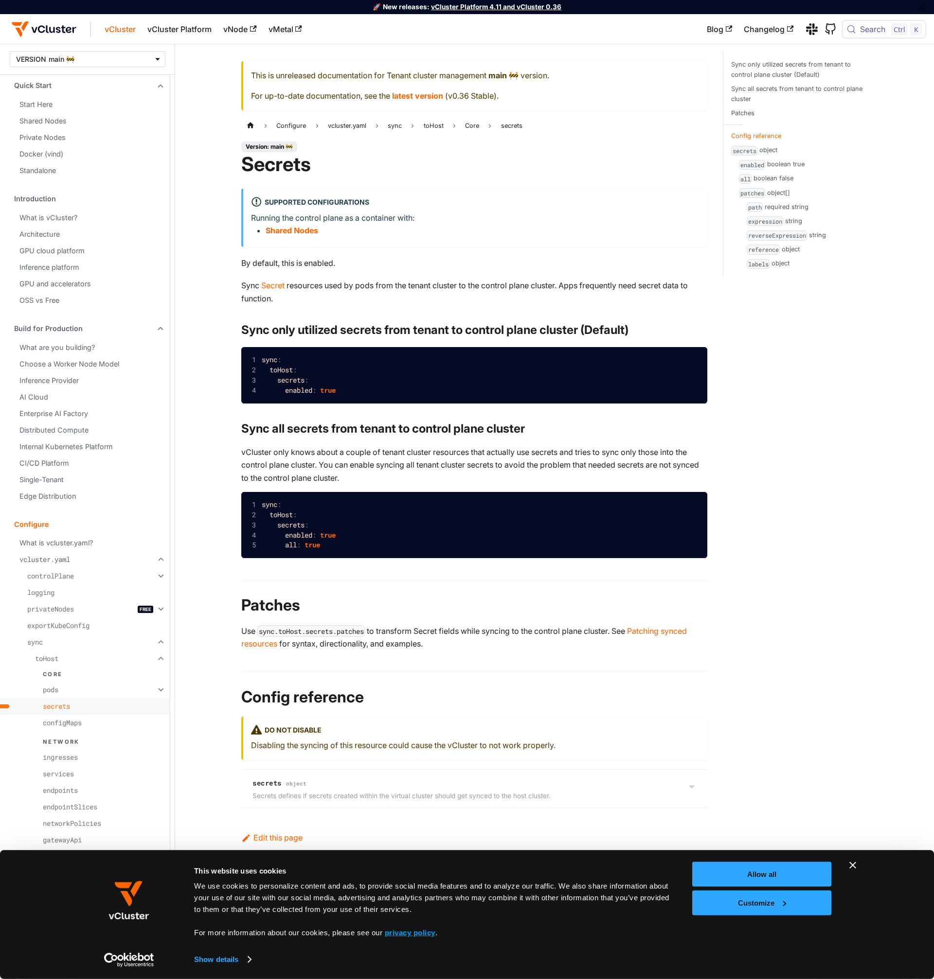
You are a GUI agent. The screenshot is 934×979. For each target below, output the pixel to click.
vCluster (120, 29)
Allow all (761, 874)
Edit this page (278, 837)
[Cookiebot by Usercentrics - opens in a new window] (129, 960)
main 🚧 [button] (61, 59)
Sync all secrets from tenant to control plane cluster (796, 94)
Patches (742, 113)
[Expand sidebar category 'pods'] (159, 690)
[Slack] (808, 29)
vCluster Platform (179, 29)
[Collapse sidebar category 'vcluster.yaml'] (159, 559)
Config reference (756, 136)
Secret (273, 285)
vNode (235, 29)
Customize (756, 902)
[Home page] (250, 125)
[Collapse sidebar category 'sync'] (159, 642)
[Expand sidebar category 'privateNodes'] (159, 609)
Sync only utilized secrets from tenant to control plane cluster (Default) (791, 69)
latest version (417, 96)
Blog (715, 29)
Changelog (764, 29)
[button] (85, 85)
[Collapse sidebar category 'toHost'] (159, 659)
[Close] (922, 7)
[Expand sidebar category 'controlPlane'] (159, 576)
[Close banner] (852, 865)
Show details (216, 959)
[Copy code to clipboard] (692, 362)
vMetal (281, 29)
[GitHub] (827, 29)
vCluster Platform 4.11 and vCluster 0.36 (496, 7)
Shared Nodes (292, 230)
